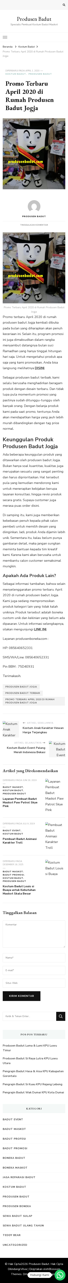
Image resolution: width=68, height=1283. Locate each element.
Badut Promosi (13, 874)
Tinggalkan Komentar (34, 224)
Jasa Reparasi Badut (19, 1177)
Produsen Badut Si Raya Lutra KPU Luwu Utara (30, 1060)
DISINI (39, 368)
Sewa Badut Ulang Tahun (23, 1225)
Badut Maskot (13, 787)
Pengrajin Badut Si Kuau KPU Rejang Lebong (32, 1084)
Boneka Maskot (15, 1167)
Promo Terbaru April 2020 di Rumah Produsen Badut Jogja (30, 701)
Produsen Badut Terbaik (22, 693)
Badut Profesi (14, 1139)
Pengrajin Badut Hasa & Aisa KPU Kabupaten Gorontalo (33, 1073)
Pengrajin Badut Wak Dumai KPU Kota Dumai (33, 1092)
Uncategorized (15, 1245)
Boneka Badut (14, 1158)
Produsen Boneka (17, 1206)
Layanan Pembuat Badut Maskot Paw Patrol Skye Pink (20, 802)
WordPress (49, 1274)
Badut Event (12, 830)
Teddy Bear (12, 1235)
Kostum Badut (15, 73)
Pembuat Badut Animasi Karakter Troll (20, 841)
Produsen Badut (34, 18)
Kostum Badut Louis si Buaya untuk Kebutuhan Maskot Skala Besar (19, 890)
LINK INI (40, 629)
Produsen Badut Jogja (21, 686)
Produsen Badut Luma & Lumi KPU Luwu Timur (30, 1048)
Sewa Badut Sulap (17, 1216)
